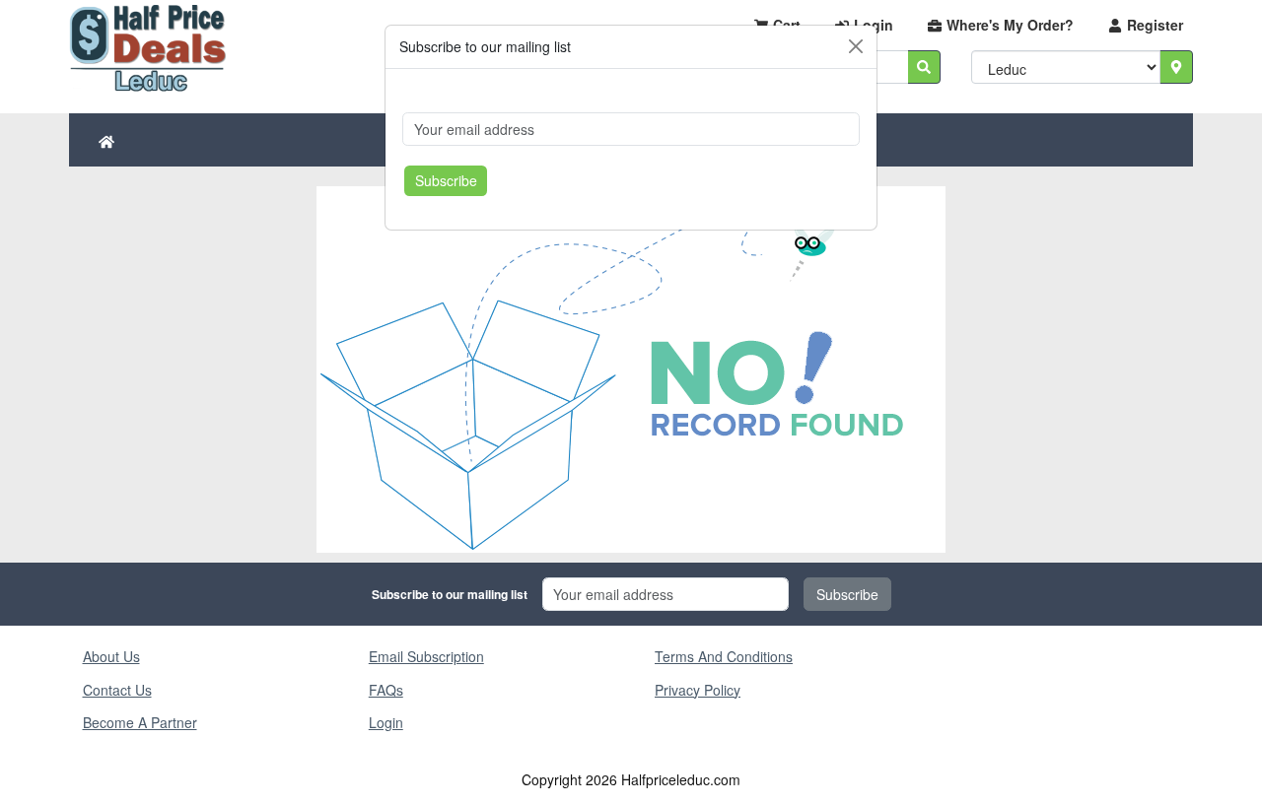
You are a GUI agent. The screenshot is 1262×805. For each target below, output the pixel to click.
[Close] (856, 46)
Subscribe (446, 180)
